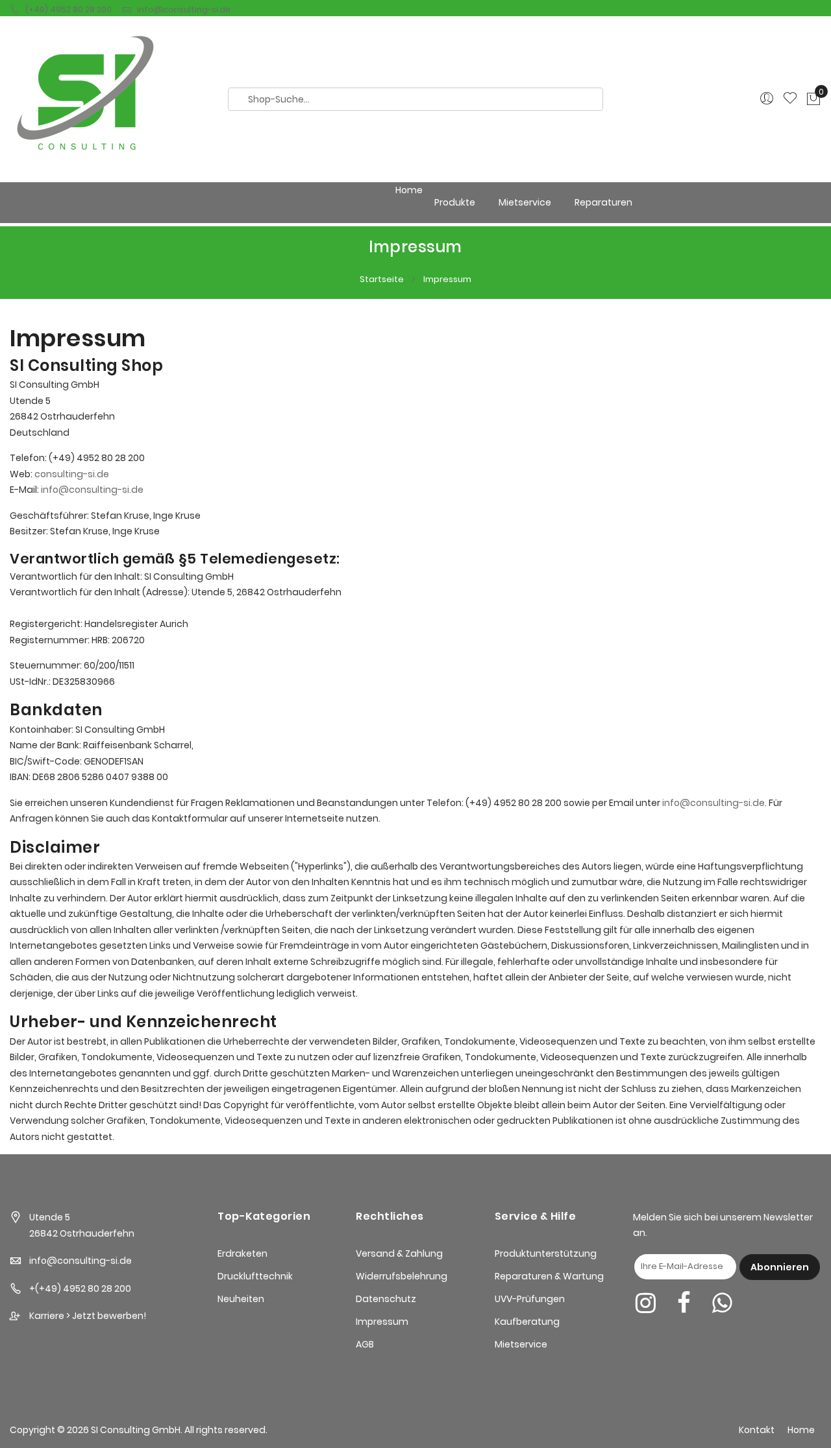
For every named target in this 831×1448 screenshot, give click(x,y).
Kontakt (757, 1429)
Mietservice (521, 1344)
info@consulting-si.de (183, 9)
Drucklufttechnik (255, 1276)
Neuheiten (240, 1298)
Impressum (382, 1321)
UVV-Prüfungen (530, 1298)
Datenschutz (386, 1298)
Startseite (383, 279)
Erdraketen (242, 1253)
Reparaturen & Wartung (549, 1276)
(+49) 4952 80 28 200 (68, 9)
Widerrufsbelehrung (401, 1276)
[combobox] (415, 99)
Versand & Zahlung (399, 1253)
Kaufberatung (527, 1321)
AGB (365, 1344)
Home (409, 190)
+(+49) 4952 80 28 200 (80, 1288)
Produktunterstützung (546, 1253)
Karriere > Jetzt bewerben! (87, 1315)
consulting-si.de (71, 474)
